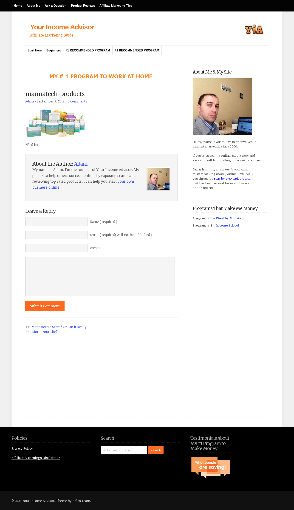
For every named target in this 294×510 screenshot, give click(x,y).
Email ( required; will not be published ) (121, 234)
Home (18, 5)
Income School (227, 225)
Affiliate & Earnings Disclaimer (35, 458)
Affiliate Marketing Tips (115, 5)
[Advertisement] (227, 328)
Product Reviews (83, 5)
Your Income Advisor (62, 27)
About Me (33, 5)
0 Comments (77, 101)
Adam (29, 101)
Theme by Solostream (73, 501)
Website (96, 248)
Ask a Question (55, 5)
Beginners (53, 50)
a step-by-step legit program (231, 178)
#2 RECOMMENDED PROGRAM (137, 50)
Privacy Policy (22, 448)
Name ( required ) (103, 221)
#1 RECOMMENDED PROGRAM (88, 50)
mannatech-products (55, 94)
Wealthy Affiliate (228, 218)
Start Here (35, 50)
